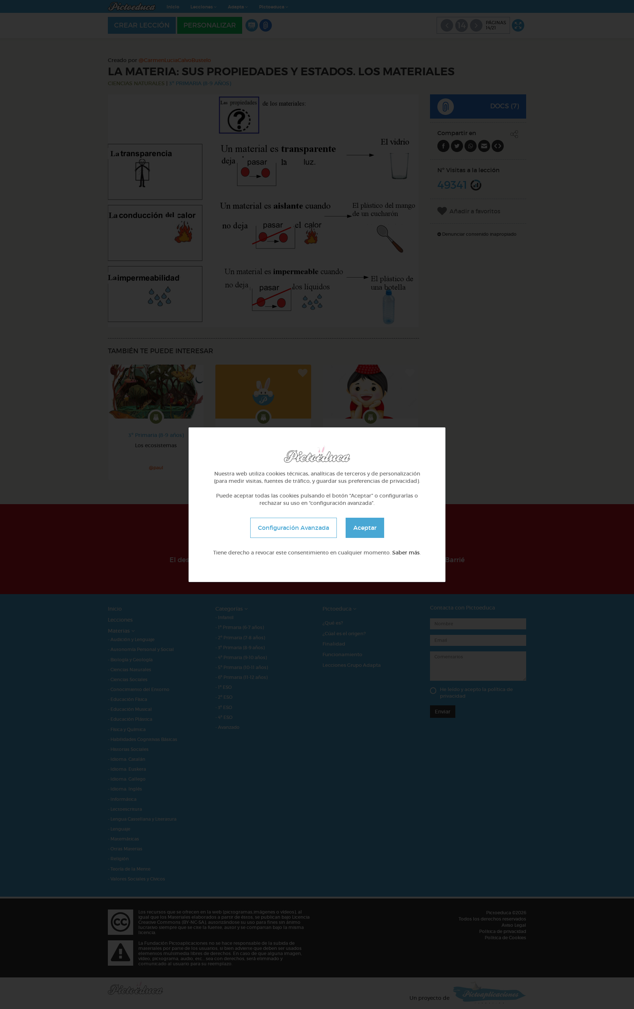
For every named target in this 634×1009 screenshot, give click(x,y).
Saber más (406, 552)
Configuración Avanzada (293, 527)
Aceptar (364, 527)
